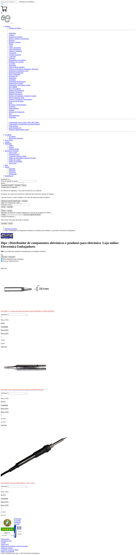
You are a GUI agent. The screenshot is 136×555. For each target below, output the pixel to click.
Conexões (12, 58)
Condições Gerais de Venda (17, 156)
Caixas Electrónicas (15, 49)
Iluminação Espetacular (16, 72)
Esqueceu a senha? (7, 185)
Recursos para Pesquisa (16, 101)
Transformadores (14, 115)
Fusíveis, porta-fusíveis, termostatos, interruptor (23, 69)
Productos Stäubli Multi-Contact (19, 129)
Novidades (12, 136)
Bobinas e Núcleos (15, 42)
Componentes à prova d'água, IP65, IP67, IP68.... (24, 122)
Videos (11, 145)
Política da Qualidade (15, 161)
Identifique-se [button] (9, 176)
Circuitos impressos (15, 55)
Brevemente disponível (16, 138)
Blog (6, 165)
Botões (11, 44)
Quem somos (13, 152)
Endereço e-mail (6, 205)
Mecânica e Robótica (15, 92)
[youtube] (17, 520)
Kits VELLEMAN (15, 89)
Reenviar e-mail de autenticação (11, 201)
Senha (3, 183)
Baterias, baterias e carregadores (19, 39)
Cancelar (17, 185)
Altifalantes (12, 33)
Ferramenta (12, 65)
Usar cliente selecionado (15, 214)
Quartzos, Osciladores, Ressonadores (20, 99)
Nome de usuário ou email (9, 181)
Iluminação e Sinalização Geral (18, 71)
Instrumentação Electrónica (17, 81)
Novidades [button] (8, 135)
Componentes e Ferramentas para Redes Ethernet (24, 124)
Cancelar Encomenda (7, 216)
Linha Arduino (13, 126)
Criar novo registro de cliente (32, 214)
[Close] (10, 179)
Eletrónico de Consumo (16, 62)
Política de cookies (7, 548)
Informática (12, 80)
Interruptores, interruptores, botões (19, 85)
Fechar (4, 210)
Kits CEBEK (13, 87)
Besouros (12, 40)
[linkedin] (17, 522)
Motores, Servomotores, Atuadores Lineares (22, 96)
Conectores (12, 56)
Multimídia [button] (8, 144)
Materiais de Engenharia (16, 90)
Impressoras (12, 78)
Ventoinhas (12, 117)
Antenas (11, 35)
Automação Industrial (15, 37)
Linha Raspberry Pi (15, 128)
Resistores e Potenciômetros (17, 105)
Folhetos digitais (14, 149)
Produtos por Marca (15, 28)
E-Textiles (12, 64)
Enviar (24, 185)
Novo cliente (9, 140)
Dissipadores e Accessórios (17, 60)
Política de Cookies (15, 160)
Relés (10, 103)
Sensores (11, 110)
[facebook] (17, 519)
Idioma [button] (7, 167)
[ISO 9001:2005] (18, 537)
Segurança (12, 106)
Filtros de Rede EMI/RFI (16, 67)
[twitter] (17, 524)
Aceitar (10, 210)
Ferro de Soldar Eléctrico (11, 261)
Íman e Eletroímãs (14, 74)
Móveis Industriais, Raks (16, 97)
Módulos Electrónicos (16, 94)
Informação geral (14, 154)
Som (10, 114)
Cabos (11, 46)
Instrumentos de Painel (16, 83)
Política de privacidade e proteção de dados (22, 158)
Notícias (11, 147)
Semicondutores (14, 108)
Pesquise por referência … (28, 2)
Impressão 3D (13, 76)
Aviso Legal (12, 163)
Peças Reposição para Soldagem (13, 259)
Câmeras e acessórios (15, 51)
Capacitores (12, 53)
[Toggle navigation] (12, 23)
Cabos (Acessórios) (15, 47)
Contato (7, 142)
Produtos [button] (7, 26)
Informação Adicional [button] (11, 151)
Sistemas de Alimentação (16, 112)
